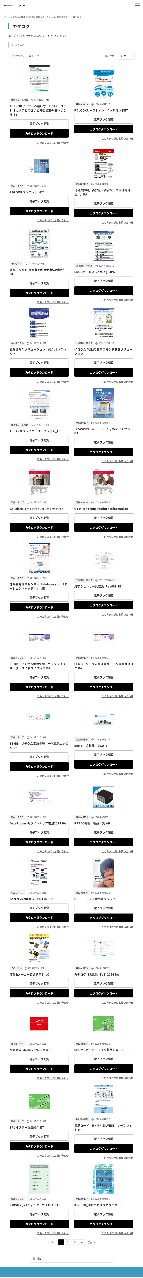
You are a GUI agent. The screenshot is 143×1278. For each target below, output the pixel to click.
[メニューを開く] (137, 5)
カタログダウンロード (39, 133)
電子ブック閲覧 (39, 123)
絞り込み (20, 44)
